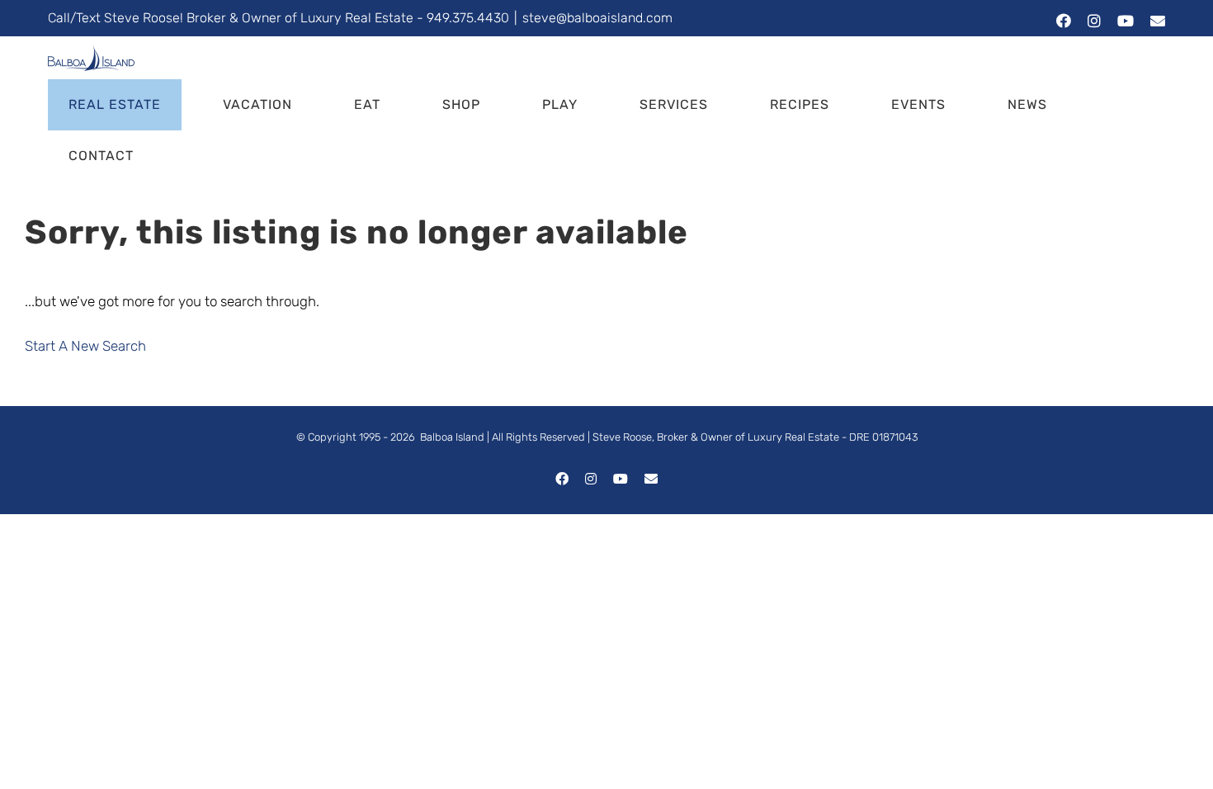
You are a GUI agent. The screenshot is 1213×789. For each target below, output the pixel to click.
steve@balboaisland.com (597, 18)
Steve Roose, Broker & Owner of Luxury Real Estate (715, 437)
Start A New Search (85, 346)
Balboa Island (452, 437)
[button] (201, 156)
